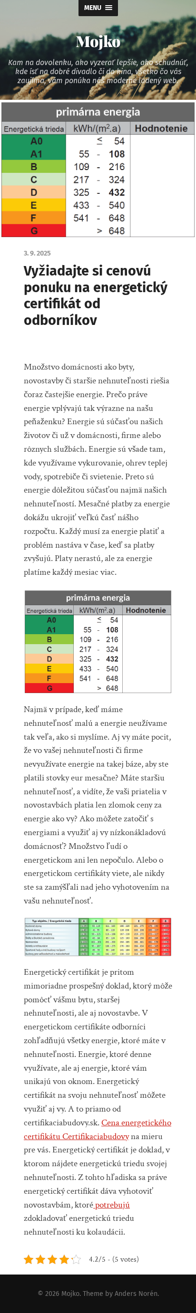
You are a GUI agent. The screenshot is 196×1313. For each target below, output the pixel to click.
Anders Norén (136, 1294)
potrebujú (111, 1205)
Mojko (98, 40)
